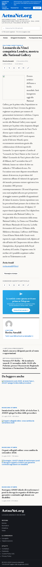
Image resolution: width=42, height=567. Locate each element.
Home (5, 38)
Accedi (37, 8)
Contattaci (5, 549)
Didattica (5, 528)
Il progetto (5, 538)
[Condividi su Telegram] (19, 68)
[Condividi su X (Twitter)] (9, 68)
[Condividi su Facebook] (4, 68)
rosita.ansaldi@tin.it (10, 266)
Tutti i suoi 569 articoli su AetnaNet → (19, 336)
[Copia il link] (28, 68)
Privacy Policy (6, 556)
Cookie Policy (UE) (8, 554)
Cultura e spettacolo (13, 45)
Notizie (4, 523)
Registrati (27, 8)
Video (4, 530)
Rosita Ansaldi (8, 61)
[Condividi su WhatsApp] (14, 68)
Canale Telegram (5, 7)
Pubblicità (5, 551)
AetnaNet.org (17, 16)
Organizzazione (7, 541)
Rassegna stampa (10, 273)
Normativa (5, 525)
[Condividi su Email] (23, 68)
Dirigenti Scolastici (18, 38)
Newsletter (15, 8)
